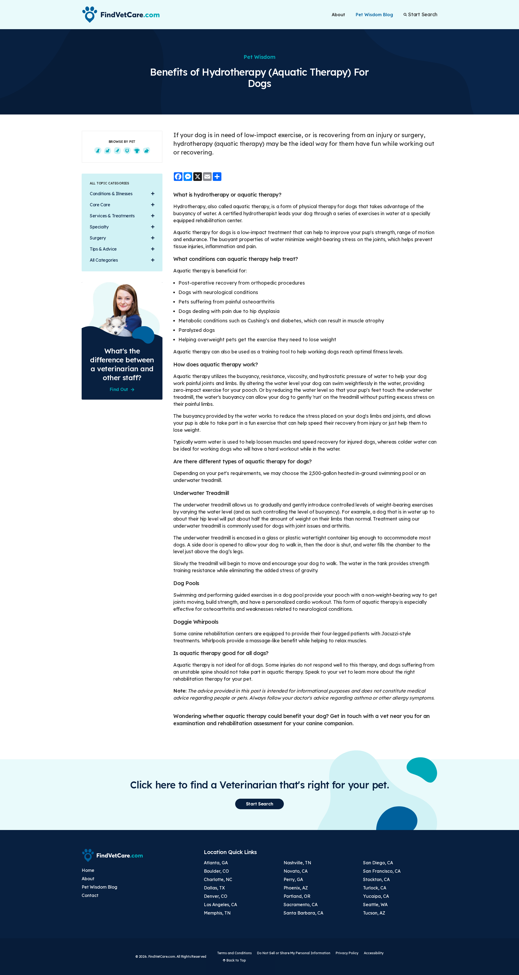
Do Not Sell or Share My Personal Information (293, 953)
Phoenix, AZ (296, 887)
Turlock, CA (374, 887)
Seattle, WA (375, 904)
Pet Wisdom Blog (374, 14)
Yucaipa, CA (376, 896)
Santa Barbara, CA (303, 913)
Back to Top (236, 960)
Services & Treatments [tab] (112, 215)
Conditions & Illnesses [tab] (111, 193)
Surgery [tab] (98, 238)
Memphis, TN (217, 913)
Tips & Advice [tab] (103, 249)
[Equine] (127, 150)
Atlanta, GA (216, 862)
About (338, 14)
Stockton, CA (376, 879)
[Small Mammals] (146, 150)
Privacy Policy (347, 953)
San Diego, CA (378, 862)
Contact (90, 895)
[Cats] (107, 150)
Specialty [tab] (99, 227)
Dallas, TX (214, 887)
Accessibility (374, 953)
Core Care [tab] (100, 204)
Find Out (119, 389)
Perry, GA (293, 879)
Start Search (422, 14)
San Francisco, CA (382, 871)
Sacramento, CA (301, 904)
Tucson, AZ (374, 913)
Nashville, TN (297, 862)
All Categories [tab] (104, 260)
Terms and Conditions (234, 953)
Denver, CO (215, 896)
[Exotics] (117, 150)
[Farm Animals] (136, 150)
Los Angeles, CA (220, 904)
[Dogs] (97, 150)
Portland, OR (297, 896)
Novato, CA (296, 871)
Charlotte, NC (218, 879)
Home (88, 870)
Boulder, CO (216, 871)
